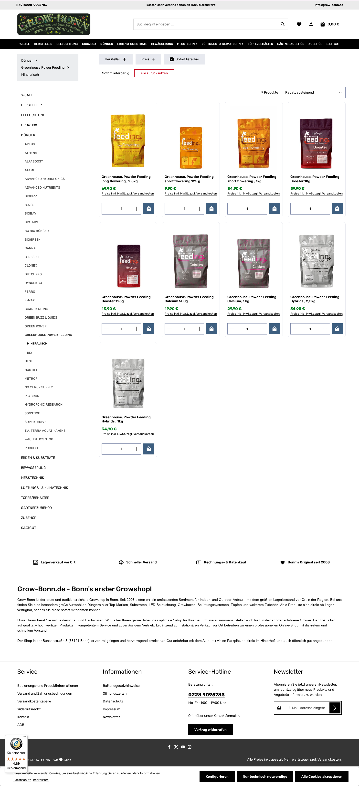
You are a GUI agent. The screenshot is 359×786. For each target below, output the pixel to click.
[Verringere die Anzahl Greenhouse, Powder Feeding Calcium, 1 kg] (232, 328)
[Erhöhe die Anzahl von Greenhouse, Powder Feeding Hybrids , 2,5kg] (325, 328)
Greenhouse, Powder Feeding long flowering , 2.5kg (126, 179)
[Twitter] (176, 748)
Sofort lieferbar (187, 59)
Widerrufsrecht (29, 709)
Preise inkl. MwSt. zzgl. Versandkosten (128, 193)
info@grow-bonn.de (329, 5)
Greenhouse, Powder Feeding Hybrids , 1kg (126, 419)
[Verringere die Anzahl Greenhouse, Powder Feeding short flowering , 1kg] (232, 208)
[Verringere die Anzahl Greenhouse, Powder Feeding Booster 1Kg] (295, 208)
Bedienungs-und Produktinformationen (47, 686)
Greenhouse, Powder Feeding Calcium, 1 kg (251, 299)
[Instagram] (190, 748)
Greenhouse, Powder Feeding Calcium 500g (189, 299)
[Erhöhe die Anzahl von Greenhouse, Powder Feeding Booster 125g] (136, 328)
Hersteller (112, 59)
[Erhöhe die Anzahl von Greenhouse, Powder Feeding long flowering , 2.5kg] (136, 208)
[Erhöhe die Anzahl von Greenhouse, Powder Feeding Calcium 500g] (199, 328)
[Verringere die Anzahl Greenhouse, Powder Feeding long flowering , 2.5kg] (106, 208)
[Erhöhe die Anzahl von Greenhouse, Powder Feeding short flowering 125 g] (199, 208)
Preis (145, 59)
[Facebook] (169, 748)
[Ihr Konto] (311, 24)
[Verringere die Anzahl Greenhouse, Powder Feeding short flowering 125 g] (169, 208)
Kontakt (23, 717)
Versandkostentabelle (34, 701)
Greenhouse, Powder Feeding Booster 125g (126, 299)
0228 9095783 (206, 695)
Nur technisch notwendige (265, 777)
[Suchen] (283, 24)
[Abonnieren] (334, 707)
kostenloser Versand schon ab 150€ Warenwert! (181, 5)
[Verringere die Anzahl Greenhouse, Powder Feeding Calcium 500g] (169, 328)
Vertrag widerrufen (210, 730)
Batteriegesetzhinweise (121, 686)
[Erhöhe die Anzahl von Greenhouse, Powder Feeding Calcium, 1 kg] (262, 328)
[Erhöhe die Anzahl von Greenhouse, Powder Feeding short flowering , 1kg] (262, 208)
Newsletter (111, 717)
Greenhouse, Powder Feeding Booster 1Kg (314, 179)
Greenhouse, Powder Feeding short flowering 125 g (189, 179)
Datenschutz (113, 701)
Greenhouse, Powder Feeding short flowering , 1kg (251, 179)
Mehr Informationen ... (147, 773)
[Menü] (25, 738)
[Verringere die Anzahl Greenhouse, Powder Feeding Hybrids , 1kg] (106, 449)
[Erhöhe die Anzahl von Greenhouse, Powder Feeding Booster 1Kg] (325, 208)
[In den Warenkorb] (148, 208)
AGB (20, 725)
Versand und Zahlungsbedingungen (44, 693)
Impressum (111, 709)
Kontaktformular (226, 716)
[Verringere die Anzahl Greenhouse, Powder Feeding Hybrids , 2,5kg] (295, 328)
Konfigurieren (217, 777)
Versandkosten (329, 759)
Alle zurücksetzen (154, 73)
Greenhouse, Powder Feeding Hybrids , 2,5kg (314, 299)
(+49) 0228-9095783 (31, 5)
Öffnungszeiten (115, 693)
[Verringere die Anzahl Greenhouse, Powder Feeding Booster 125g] (106, 328)
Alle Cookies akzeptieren (321, 777)
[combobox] (205, 24)
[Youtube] (183, 748)
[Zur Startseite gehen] (54, 24)
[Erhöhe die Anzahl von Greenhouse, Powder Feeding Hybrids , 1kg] (136, 449)
